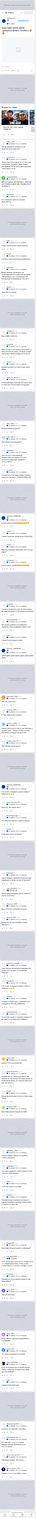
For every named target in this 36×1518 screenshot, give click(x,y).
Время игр (13, 888)
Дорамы (14, 1256)
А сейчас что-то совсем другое (12, 24)
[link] (15, 121)
